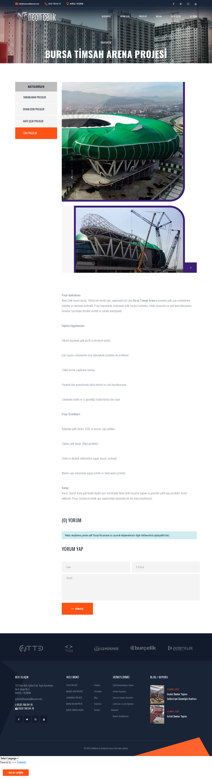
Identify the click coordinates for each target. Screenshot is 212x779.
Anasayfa (106, 42)
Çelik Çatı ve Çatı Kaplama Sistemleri (122, 707)
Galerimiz (98, 703)
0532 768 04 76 (54, 3)
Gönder (79, 608)
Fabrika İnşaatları (119, 691)
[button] (72, 177)
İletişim (193, 16)
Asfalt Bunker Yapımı (177, 716)
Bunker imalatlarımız (120, 716)
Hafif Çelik (176, 16)
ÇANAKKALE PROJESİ (74, 697)
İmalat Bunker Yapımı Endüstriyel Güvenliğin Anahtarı (182, 696)
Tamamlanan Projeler (34, 97)
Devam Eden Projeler (33, 109)
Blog (95, 697)
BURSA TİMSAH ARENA (74, 710)
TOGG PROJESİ (71, 685)
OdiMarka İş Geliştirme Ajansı (102, 748)
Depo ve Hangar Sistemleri (122, 697)
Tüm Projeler (30, 133)
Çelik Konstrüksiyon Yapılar (123, 685)
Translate (21, 762)
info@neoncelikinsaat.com (29, 3)
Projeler (143, 16)
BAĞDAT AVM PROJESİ (74, 691)
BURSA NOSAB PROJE (74, 703)
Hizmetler (124, 16)
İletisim (97, 710)
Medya (159, 16)
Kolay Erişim (16, 772)
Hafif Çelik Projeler (33, 121)
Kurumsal (106, 16)
